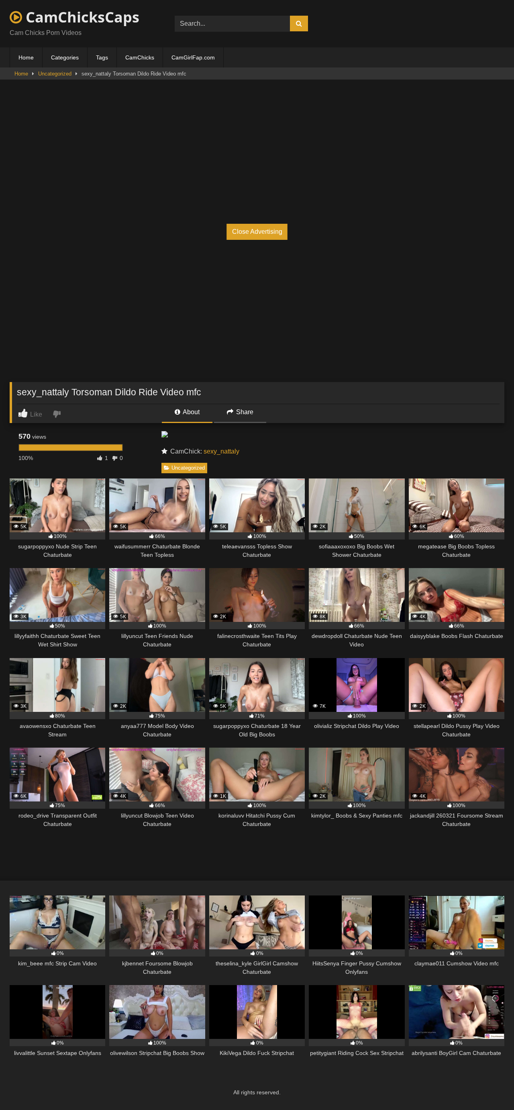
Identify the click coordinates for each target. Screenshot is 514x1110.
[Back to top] (489, 1086)
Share (244, 412)
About (191, 412)
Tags (102, 57)
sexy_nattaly (221, 451)
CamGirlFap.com (193, 57)
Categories (65, 57)
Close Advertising (257, 231)
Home (26, 57)
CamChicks (139, 57)
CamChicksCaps (80, 17)
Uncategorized (54, 74)
